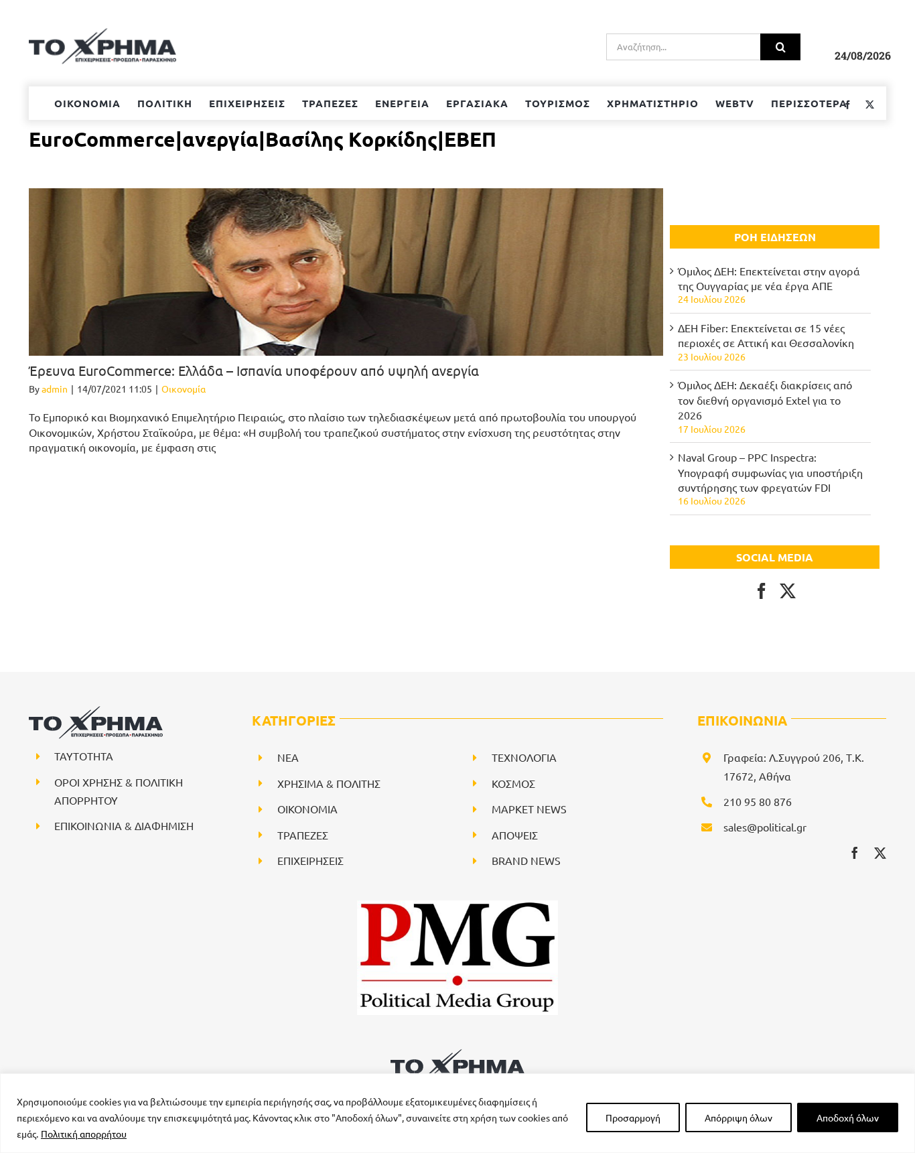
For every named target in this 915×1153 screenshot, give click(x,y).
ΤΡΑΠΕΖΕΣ (302, 834)
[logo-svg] (457, 1054)
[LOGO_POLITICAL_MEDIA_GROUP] (457, 905)
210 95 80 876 (757, 801)
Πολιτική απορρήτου (84, 1134)
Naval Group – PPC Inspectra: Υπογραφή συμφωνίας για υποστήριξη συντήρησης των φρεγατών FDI (770, 472)
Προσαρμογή (633, 1117)
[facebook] (855, 853)
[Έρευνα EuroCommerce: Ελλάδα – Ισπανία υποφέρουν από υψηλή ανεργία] (346, 272)
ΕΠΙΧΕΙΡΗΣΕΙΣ (310, 860)
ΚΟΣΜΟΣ (513, 783)
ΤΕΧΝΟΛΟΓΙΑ (524, 757)
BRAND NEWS (526, 860)
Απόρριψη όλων (738, 1117)
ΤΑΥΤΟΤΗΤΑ (83, 755)
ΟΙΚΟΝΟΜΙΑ (307, 808)
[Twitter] (788, 591)
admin (55, 389)
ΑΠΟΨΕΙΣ (515, 834)
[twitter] (880, 853)
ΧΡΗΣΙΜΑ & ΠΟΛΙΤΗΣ (328, 783)
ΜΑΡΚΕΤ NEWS (529, 808)
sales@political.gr (764, 826)
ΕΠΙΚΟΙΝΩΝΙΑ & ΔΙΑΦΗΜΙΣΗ (124, 825)
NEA (288, 757)
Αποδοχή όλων (848, 1117)
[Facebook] (762, 591)
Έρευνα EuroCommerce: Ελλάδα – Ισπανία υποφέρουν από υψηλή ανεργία (254, 370)
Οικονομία (183, 389)
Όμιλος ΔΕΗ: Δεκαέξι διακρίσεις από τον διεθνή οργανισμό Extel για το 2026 (765, 399)
